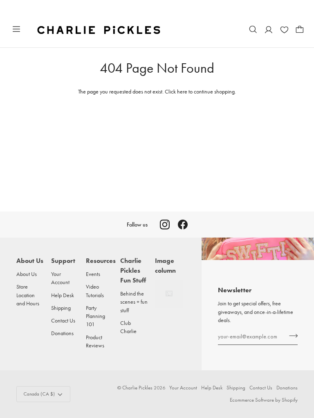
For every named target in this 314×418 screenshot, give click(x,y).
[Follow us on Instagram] (165, 224)
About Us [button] (29, 261)
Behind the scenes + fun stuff (134, 302)
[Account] (268, 29)
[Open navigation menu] (16, 29)
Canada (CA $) (39, 394)
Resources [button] (100, 261)
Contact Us (63, 320)
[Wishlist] (284, 29)
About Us (26, 274)
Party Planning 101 (95, 316)
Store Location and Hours (27, 295)
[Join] (291, 335)
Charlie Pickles (137, 388)
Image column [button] (165, 265)
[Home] (99, 29)
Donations (62, 333)
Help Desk (62, 295)
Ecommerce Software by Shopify (264, 400)
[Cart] (299, 29)
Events (93, 274)
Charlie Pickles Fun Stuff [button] (133, 270)
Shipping (61, 308)
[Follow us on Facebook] (183, 224)
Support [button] (63, 261)
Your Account (183, 388)
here (182, 91)
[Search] (253, 29)
